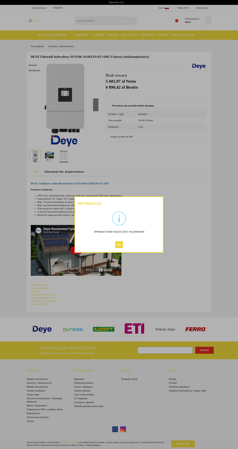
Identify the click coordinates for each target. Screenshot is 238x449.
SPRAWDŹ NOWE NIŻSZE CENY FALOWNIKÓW (119, 231)
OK (119, 244)
